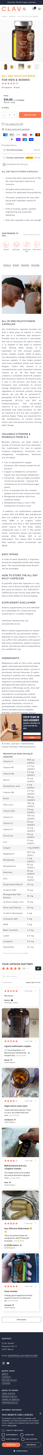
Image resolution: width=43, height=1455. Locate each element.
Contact (6, 1377)
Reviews (35, 265)
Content (25, 265)
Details (7, 265)
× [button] (40, 1413)
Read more (12, 1425)
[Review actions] (35, 990)
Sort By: (28, 982)
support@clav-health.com (23, 1355)
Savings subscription (20, 158)
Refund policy (9, 1380)
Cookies (6, 1383)
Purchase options (9, 145)
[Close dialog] (41, 715)
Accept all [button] (11, 1445)
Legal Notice (8, 1393)
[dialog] (21, 1433)
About (5, 1374)
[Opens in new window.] (10, 1060)
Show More (21, 1055)
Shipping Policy (10, 1402)
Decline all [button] (31, 1445)
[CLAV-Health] (11, 9)
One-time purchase (15, 150)
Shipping (21, 100)
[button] (24, 9)
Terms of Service (11, 1399)
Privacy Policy (9, 1396)
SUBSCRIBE (32, 737)
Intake (16, 265)
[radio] (4, 150)
